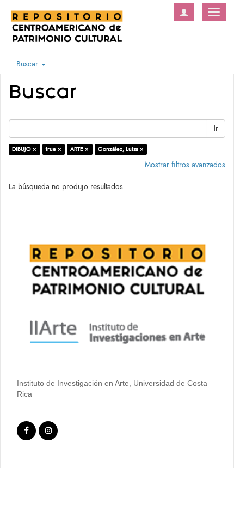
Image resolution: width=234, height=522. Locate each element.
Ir (216, 128)
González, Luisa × (121, 149)
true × (53, 149)
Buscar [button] (28, 64)
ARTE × (79, 149)
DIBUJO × (24, 149)
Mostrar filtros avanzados (185, 165)
